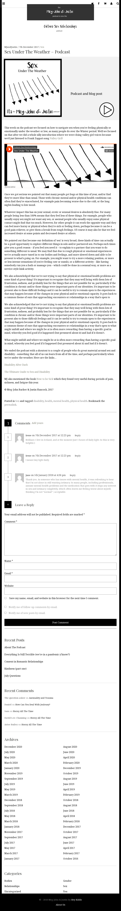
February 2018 (71, 821)
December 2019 (72, 768)
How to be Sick (44, 378)
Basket (105, 3)
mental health (61, 401)
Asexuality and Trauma (41, 697)
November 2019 (13, 773)
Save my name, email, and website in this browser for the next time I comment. (54, 598)
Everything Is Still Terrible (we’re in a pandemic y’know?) (37, 654)
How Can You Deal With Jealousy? (32, 704)
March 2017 (11, 853)
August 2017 (70, 837)
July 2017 (9, 842)
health (48, 401)
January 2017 (11, 858)
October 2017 (70, 832)
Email (8, 573)
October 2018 (70, 800)
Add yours (37, 423)
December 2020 (13, 746)
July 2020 (9, 752)
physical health (78, 401)
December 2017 (72, 826)
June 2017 (68, 842)
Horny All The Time (23, 711)
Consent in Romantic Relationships (23, 661)
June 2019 (68, 784)
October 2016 (70, 858)
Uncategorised (12, 891)
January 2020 (11, 768)
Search (117, 3)
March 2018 (11, 821)
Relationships (11, 886)
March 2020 (11, 762)
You (65, 891)
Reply (78, 435)
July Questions (12, 675)
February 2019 (71, 794)
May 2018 (9, 816)
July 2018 (9, 810)
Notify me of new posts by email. (27, 613)
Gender (67, 880)
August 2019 (70, 778)
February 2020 (71, 762)
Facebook (98, 3)
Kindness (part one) (15, 668)
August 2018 (70, 805)
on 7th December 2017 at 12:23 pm (51, 435)
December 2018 (13, 800)
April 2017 (69, 848)
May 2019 (9, 789)
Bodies (8, 880)
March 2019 (11, 794)
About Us (60, 904)
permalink (10, 404)
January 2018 (11, 826)
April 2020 (69, 757)
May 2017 (9, 848)
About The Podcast (14, 647)
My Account (111, 3)
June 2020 (68, 752)
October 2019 (70, 773)
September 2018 (13, 805)
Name (8, 561)
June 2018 (68, 810)
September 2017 (13, 837)
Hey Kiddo (76, 899)
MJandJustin (11, 47)
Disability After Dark (16, 364)
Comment (10, 521)
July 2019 (9, 784)
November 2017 (13, 832)
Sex (42, 47)
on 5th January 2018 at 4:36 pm (48, 475)
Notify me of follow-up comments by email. (33, 607)
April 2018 (69, 816)
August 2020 (70, 746)
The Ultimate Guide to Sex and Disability (27, 371)
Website (9, 585)
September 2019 (13, 778)
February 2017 (71, 853)
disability (38, 401)
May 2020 (9, 757)
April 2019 (69, 789)
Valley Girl (56, 138)
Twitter (92, 3)
